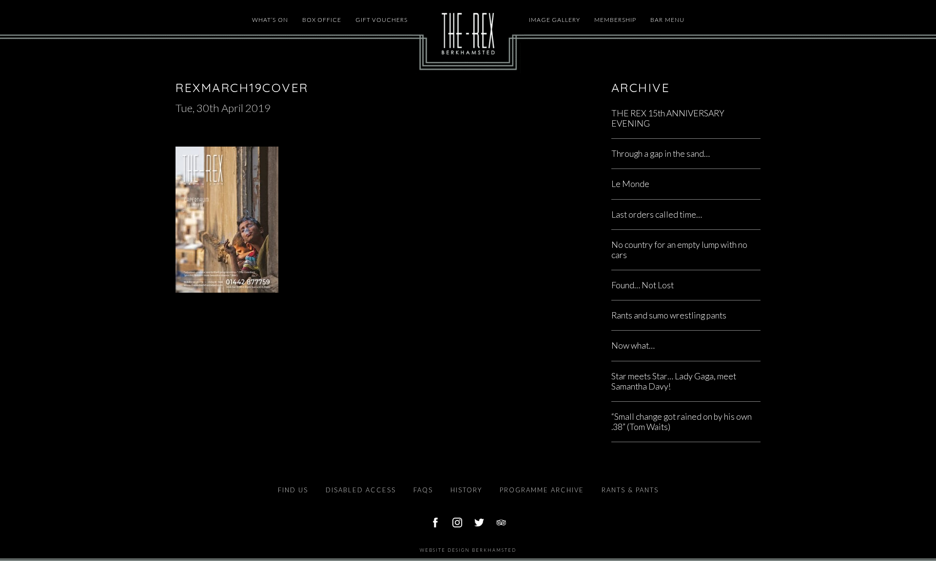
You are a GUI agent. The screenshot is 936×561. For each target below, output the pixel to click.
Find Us (293, 490)
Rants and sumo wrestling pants (668, 315)
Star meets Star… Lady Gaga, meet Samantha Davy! (673, 381)
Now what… (633, 345)
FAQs (423, 490)
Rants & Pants (630, 490)
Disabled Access (361, 490)
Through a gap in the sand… (660, 154)
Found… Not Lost (642, 285)
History (466, 490)
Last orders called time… (656, 214)
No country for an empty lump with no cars (679, 250)
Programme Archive (542, 490)
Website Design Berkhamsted (468, 550)
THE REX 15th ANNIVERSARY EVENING (667, 118)
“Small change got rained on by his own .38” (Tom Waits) (681, 421)
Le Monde (630, 184)
